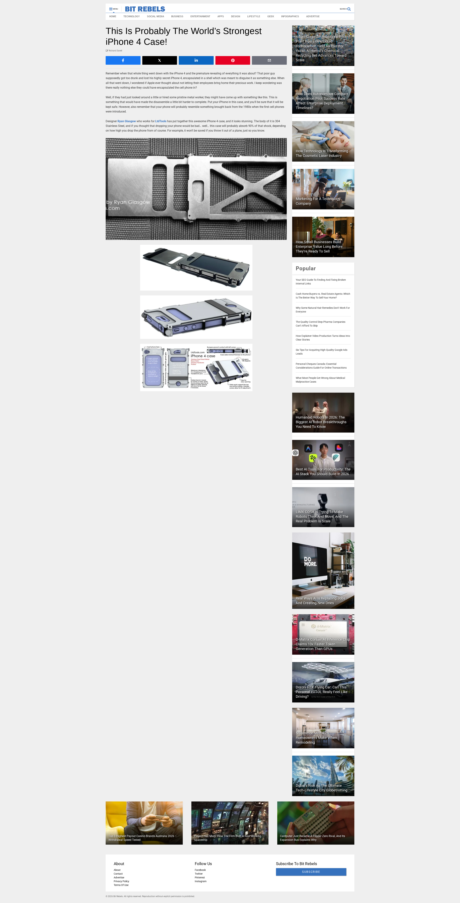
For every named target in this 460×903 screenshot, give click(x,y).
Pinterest (200, 877)
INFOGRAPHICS (290, 16)
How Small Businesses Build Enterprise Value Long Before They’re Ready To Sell (319, 246)
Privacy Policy (121, 881)
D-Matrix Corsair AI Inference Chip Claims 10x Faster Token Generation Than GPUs (323, 644)
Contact (118, 873)
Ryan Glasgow (127, 121)
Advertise (119, 877)
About (117, 869)
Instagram (200, 881)
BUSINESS (177, 16)
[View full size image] (196, 189)
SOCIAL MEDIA (155, 16)
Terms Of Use (121, 885)
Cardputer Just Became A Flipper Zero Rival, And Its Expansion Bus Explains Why (312, 838)
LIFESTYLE (253, 16)
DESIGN (235, 16)
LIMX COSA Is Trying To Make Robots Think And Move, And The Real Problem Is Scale (322, 516)
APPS (220, 16)
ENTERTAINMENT (200, 16)
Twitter (199, 873)
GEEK (270, 16)
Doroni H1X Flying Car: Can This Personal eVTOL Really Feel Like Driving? (322, 692)
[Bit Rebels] (143, 10)
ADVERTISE (313, 16)
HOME (112, 16)
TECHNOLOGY (131, 16)
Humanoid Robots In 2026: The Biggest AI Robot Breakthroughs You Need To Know (321, 422)
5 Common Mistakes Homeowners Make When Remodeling (316, 738)
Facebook (200, 869)
